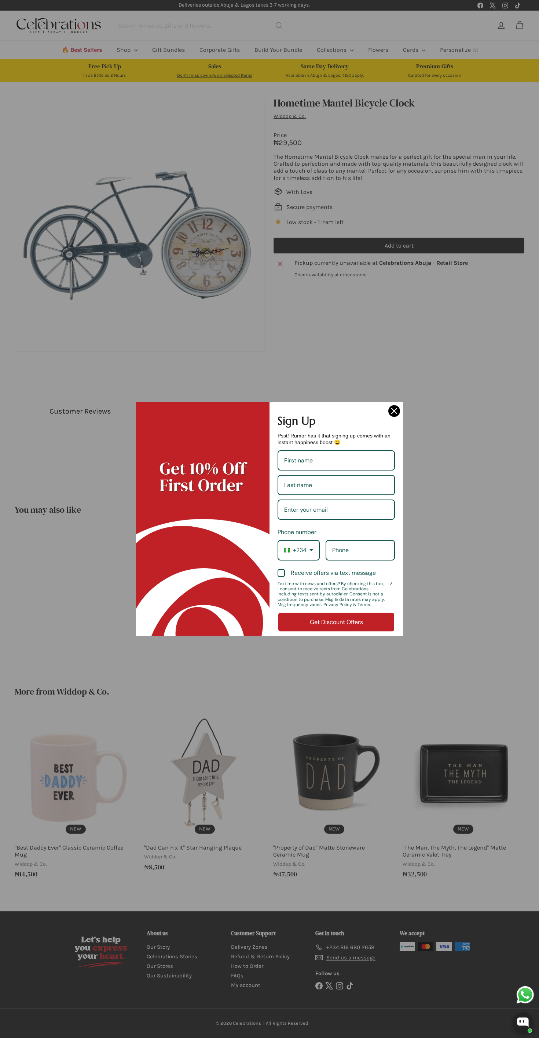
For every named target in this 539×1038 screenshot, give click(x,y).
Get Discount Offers (336, 622)
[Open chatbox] (523, 1022)
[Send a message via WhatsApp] (525, 995)
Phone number (297, 532)
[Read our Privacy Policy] (390, 584)
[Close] (394, 411)
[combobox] (299, 550)
